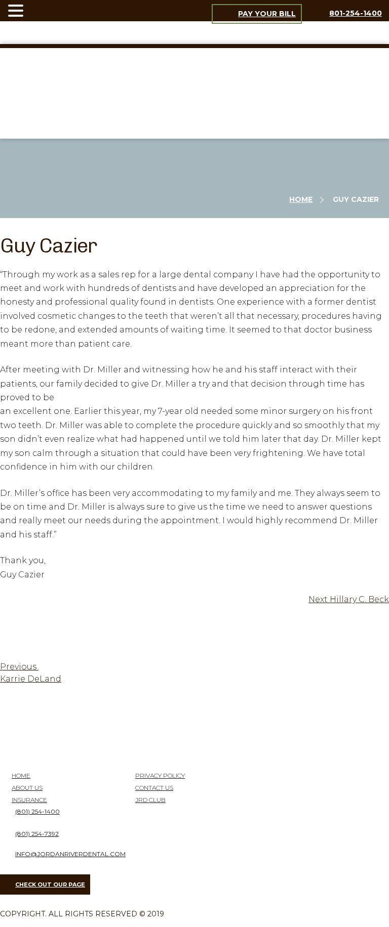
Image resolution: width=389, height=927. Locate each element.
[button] (17, 11)
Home (301, 199)
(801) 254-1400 (37, 811)
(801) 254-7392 (37, 833)
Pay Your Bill (267, 13)
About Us (27, 787)
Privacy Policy (160, 775)
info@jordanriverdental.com (70, 854)
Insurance (29, 800)
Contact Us (154, 787)
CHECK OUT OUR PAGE (50, 884)
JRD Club (150, 800)
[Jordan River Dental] (194, 127)
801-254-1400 (355, 13)
